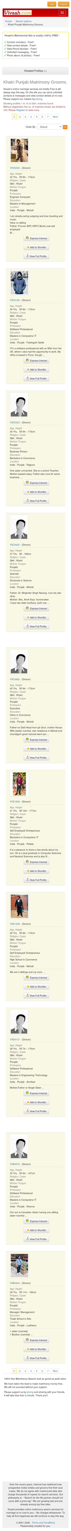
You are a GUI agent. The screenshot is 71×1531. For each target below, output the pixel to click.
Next (55, 116)
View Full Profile (37, 256)
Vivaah (8, 21)
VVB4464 (15, 1283)
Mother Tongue (18, 187)
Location (14, 207)
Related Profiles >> (35, 71)
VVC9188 (15, 300)
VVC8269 (15, 167)
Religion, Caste (18, 180)
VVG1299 (15, 923)
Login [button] (51, 4)
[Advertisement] (35, 639)
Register (20, 110)
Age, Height (16, 173)
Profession (15, 193)
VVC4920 (15, 544)
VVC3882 (15, 679)
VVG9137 (15, 1039)
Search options (23, 21)
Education (15, 200)
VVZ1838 (15, 801)
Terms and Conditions (43, 1522)
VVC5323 (15, 422)
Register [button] (64, 4)
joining (39, 99)
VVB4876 (15, 1164)
